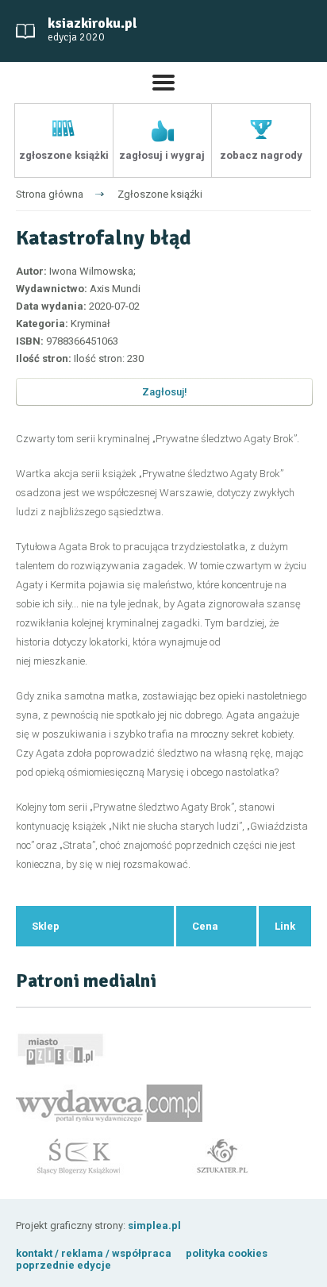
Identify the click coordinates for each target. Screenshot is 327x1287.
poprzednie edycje (63, 1265)
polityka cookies (226, 1253)
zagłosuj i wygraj (162, 155)
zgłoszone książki (64, 155)
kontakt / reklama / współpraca (95, 1253)
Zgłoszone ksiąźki (159, 194)
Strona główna (49, 194)
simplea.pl (154, 1225)
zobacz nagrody (261, 155)
